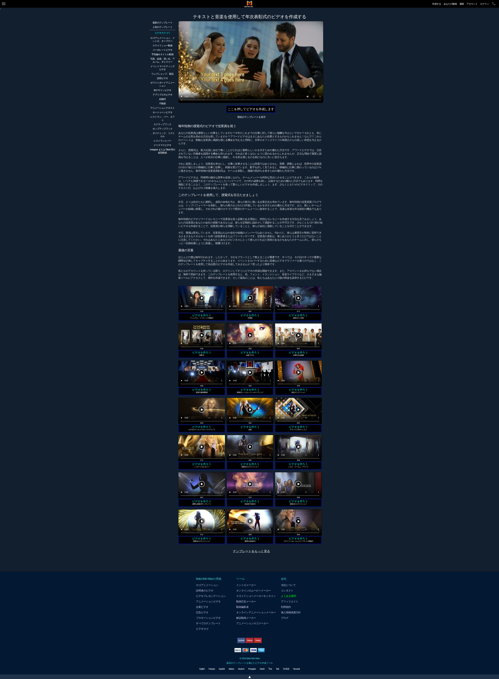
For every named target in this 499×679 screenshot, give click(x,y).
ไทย (270, 669)
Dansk (262, 669)
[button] (201, 299)
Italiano (231, 669)
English (202, 669)
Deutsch (241, 669)
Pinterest (249, 640)
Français (212, 669)
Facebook (241, 640)
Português (252, 669)
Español (222, 669)
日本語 (286, 669)
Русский (296, 669)
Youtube (257, 640)
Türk (277, 669)
